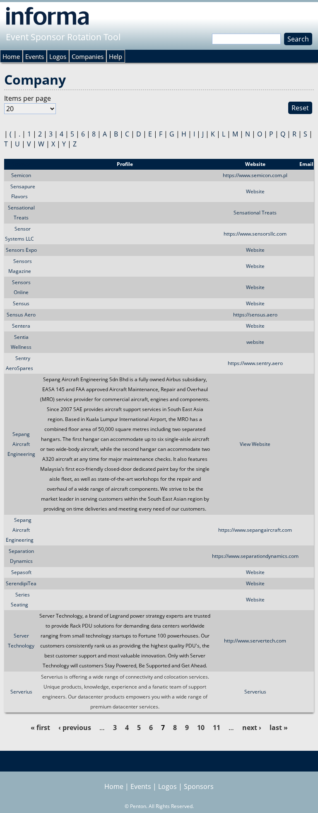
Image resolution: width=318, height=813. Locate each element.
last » (279, 727)
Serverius (21, 691)
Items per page (27, 98)
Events (34, 56)
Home (11, 56)
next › (251, 727)
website (255, 342)
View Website (255, 444)
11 (216, 727)
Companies (88, 56)
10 (201, 727)
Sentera (21, 325)
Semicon (21, 175)
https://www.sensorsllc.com (255, 233)
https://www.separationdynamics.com (255, 556)
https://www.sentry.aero (255, 363)
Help (115, 56)
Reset (300, 107)
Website (255, 191)
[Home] (47, 15)
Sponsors (199, 786)
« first (40, 727)
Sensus (21, 303)
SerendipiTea (21, 583)
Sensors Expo (21, 249)
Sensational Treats (255, 212)
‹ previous (74, 727)
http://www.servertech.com (255, 640)
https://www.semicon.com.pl (255, 175)
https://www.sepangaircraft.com (255, 529)
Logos (57, 56)
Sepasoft (21, 572)
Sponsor (21, 164)
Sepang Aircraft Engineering (21, 444)
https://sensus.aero (255, 314)
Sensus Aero (21, 314)
